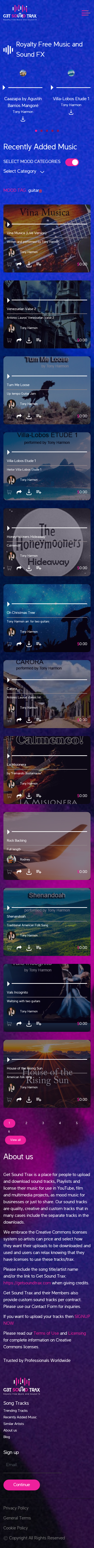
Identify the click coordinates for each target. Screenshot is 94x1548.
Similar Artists (13, 1424)
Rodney (25, 859)
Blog (6, 1437)
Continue (21, 1485)
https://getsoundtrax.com (27, 1283)
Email (11, 1465)
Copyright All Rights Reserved (37, 1538)
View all (15, 1140)
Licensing (77, 1333)
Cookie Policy (15, 1528)
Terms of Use (46, 1333)
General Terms (17, 1518)
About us (10, 1430)
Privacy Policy (16, 1508)
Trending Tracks (15, 1411)
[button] (36, 131)
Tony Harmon (29, 251)
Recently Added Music (20, 1417)
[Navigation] (88, 12)
